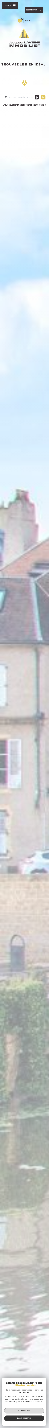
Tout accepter (24, 1418)
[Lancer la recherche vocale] (24, 82)
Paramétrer (24, 1410)
